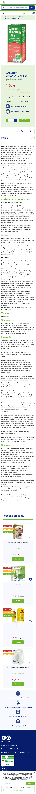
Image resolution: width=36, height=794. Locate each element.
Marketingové (27, 787)
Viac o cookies (23, 779)
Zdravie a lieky (15, 16)
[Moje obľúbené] (3, 13)
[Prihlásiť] (14, 13)
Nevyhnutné (11, 787)
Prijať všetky (30, 783)
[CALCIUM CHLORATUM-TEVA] (16, 43)
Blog (3, 767)
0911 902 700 (5, 742)
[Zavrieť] (34, 772)
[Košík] (24, 13)
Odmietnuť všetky (7, 783)
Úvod (4, 16)
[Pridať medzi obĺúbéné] (30, 537)
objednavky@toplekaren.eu (9, 745)
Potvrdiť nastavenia (19, 790)
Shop (9, 16)
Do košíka (24, 120)
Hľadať (31, 7)
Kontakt (4, 769)
